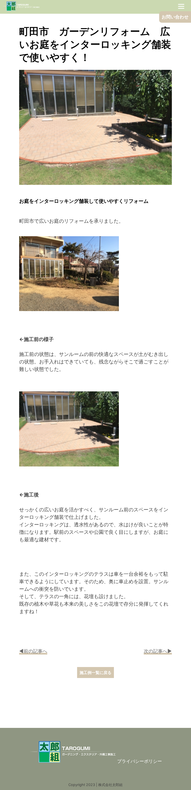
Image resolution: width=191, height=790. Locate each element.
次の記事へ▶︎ (158, 651)
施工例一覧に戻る (95, 672)
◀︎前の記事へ (33, 651)
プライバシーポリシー (139, 761)
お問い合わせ (175, 16)
